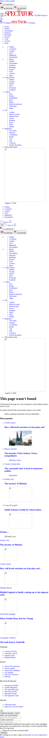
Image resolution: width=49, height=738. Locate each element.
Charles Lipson (10, 423)
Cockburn (12, 49)
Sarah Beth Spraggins (8, 614)
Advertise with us (11, 653)
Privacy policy (10, 668)
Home (7, 27)
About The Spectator (12, 666)
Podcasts (8, 33)
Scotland (12, 90)
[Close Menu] (2, 225)
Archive (7, 41)
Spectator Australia (11, 685)
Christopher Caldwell (7, 638)
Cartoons (12, 143)
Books (11, 96)
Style (11, 124)
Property (12, 120)
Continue (4, 733)
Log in (17, 713)
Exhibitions (13, 98)
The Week (13, 131)
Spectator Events (11, 694)
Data (11, 86)
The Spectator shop (11, 689)
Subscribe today (10, 705)
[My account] (1, 19)
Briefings (8, 35)
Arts (10, 94)
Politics (11, 47)
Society (11, 82)
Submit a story (10, 655)
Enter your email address (9, 715)
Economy (12, 88)
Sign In (44, 15)
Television (13, 106)
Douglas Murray (6, 588)
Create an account (7, 713)
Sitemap (7, 677)
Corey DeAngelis (11, 505)
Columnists (13, 135)
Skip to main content (7, 1)
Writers (7, 29)
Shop (6, 43)
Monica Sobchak (11, 449)
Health (11, 127)
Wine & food (13, 116)
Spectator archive (11, 691)
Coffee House (10, 78)
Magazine (12, 55)
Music (11, 102)
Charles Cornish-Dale (12, 464)
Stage (11, 108)
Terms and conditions (12, 670)
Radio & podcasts (15, 104)
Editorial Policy (10, 657)
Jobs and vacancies (11, 674)
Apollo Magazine (11, 687)
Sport (11, 122)
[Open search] (1, 222)
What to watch (14, 114)
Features (12, 133)
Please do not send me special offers (16, 730)
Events (7, 37)
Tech (11, 53)
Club (6, 39)
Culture (11, 51)
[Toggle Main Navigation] (2, 15)
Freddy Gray (9, 479)
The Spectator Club (12, 696)
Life (6, 110)
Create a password (6, 720)
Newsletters (9, 31)
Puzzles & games (15, 145)
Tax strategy (9, 672)
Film (10, 100)
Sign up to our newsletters (14, 707)
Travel (11, 118)
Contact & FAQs (11, 651)
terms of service (33, 735)
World (11, 84)
